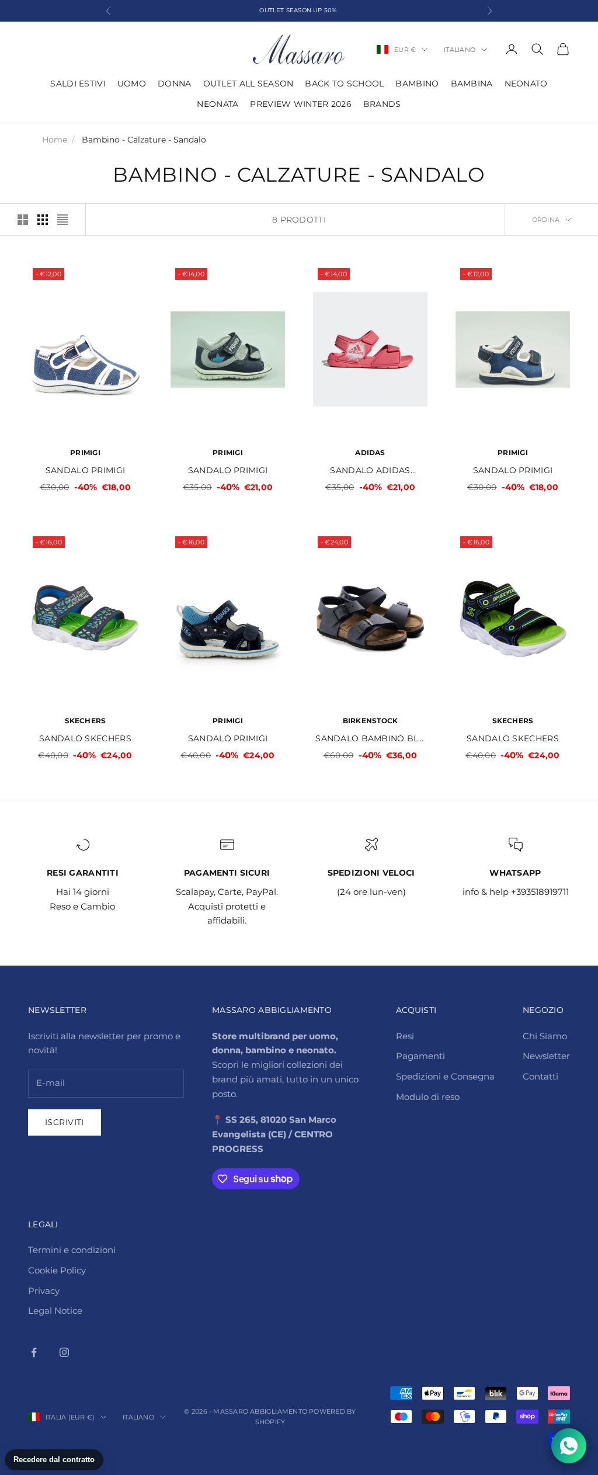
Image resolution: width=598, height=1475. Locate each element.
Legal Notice (55, 1310)
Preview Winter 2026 (300, 104)
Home (54, 139)
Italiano (459, 50)
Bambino (417, 83)
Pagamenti (420, 1055)
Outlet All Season (248, 83)
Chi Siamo (545, 1036)
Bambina (472, 83)
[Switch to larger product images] (23, 219)
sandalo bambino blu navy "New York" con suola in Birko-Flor (370, 739)
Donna (174, 83)
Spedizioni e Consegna (445, 1076)
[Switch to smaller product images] (42, 219)
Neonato (526, 83)
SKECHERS (85, 720)
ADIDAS (370, 452)
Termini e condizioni (72, 1249)
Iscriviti (64, 1122)
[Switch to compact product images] (62, 219)
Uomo (131, 83)
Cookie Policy (57, 1270)
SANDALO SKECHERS (85, 738)
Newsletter (546, 1055)
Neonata (217, 104)
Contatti (540, 1076)
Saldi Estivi (77, 83)
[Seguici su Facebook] (34, 1352)
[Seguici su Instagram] (64, 1352)
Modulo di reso (428, 1096)
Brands (382, 104)
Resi (405, 1036)
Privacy (44, 1290)
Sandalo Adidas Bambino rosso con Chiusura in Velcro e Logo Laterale (370, 471)
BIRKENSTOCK (370, 720)
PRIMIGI (85, 452)
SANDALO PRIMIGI (85, 470)
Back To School (344, 83)
